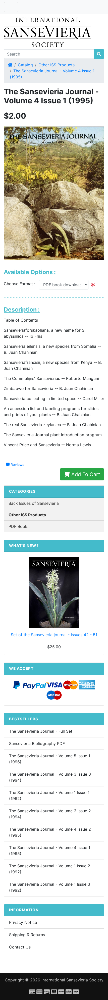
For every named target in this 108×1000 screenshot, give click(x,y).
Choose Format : (21, 283)
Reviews (17, 464)
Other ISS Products (56, 64)
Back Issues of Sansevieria (34, 503)
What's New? (24, 545)
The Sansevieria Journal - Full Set (40, 731)
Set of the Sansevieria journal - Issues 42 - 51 (54, 634)
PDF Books (19, 526)
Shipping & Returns (27, 934)
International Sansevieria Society (72, 979)
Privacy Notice (23, 922)
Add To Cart (85, 474)
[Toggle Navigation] (11, 7)
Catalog (25, 64)
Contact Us (20, 946)
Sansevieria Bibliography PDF (37, 743)
